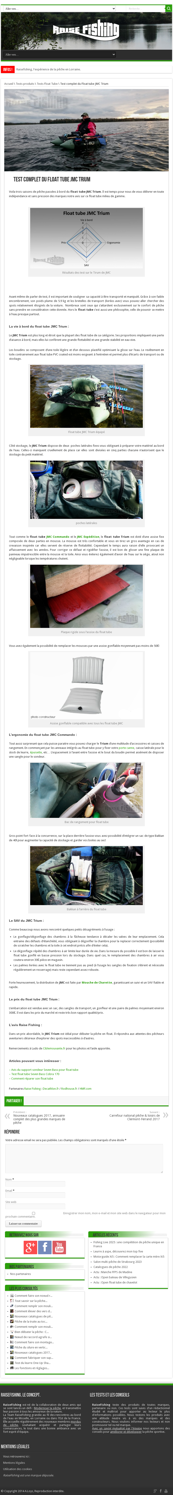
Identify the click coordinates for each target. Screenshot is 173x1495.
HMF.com (85, 1088)
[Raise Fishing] (86, 38)
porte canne (126, 748)
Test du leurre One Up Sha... (32, 1363)
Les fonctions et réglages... (32, 1368)
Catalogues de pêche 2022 (110, 1267)
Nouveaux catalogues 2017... (33, 1352)
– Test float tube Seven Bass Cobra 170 (34, 1074)
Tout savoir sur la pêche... (31, 1301)
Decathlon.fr (51, 1088)
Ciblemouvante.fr (53, 1048)
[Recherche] (168, 8)
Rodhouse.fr (69, 1088)
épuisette (36, 752)
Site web (10, 1202)
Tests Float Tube (47, 83)
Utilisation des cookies (17, 1469)
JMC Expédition (88, 536)
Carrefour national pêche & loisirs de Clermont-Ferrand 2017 (134, 1116)
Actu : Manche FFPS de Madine (112, 1272)
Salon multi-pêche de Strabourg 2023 (117, 1261)
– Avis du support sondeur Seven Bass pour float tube (43, 1069)
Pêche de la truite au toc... (31, 1321)
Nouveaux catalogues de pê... (34, 1316)
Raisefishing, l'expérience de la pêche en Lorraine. (48, 69)
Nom (8, 1179)
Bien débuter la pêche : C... (32, 1332)
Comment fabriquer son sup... (34, 1357)
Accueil (8, 83)
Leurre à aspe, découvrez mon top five (118, 1251)
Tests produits (25, 83)
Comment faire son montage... (34, 1342)
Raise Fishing (32, 1088)
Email (8, 1190)
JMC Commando (57, 536)
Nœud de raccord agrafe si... (33, 1337)
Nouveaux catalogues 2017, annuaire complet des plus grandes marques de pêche (39, 1118)
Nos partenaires (20, 1274)
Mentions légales (14, 1462)
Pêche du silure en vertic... (31, 1347)
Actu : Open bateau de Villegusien (115, 1277)
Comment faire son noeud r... (33, 1295)
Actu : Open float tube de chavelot (115, 1282)
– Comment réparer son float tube (31, 1078)
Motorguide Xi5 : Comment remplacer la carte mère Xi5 (128, 1256)
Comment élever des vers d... (33, 1311)
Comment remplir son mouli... (34, 1306)
